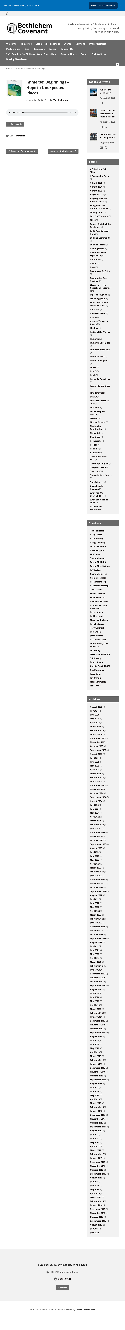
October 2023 (96, 840)
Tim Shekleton (60, 100)
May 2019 (94, 1048)
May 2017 (94, 1142)
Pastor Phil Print (98, 562)
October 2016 (96, 1170)
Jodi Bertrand (96, 616)
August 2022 (96, 895)
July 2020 (94, 993)
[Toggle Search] (7, 14)
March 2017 (95, 1150)
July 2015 (94, 1228)
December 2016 (97, 1162)
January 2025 (96, 781)
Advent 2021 (96, 183)
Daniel (93, 263)
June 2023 (94, 856)
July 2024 (94, 805)
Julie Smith (95, 631)
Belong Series (96, 212)
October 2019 (96, 1028)
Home (9, 68)
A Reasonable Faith (99, 176)
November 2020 (97, 977)
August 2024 (96, 801)
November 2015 (97, 1213)
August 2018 (96, 1083)
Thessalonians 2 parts (100, 475)
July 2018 (94, 1087)
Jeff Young (95, 650)
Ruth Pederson (97, 624)
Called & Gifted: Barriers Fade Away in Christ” (107, 113)
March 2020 (95, 1009)
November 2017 (97, 1119)
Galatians (95, 309)
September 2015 (98, 1221)
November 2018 (97, 1071)
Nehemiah (95, 433)
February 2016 (97, 1201)
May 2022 (94, 907)
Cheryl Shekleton (98, 574)
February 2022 (97, 918)
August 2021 (96, 942)
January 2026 (96, 734)
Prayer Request (97, 44)
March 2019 (95, 1056)
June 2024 (94, 809)
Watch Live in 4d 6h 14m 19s (103, 5)
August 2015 (96, 1224)
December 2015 (97, 1209)
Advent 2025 (96, 190)
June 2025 (94, 762)
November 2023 (97, 836)
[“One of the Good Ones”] (93, 94)
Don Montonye (97, 670)
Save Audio (16, 124)
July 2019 (94, 1040)
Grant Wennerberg (99, 585)
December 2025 (97, 738)
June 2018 (94, 1091)
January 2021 (96, 969)
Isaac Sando (96, 674)
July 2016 (94, 1181)
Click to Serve (98, 54)
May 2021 (94, 954)
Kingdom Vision (97, 392)
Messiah (94, 418)
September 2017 (98, 1126)
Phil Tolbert (96, 554)
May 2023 (94, 860)
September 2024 (98, 797)
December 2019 (97, 1020)
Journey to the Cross (100, 386)
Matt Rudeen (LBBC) (100, 654)
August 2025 (96, 754)
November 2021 (97, 930)
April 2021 (95, 958)
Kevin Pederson (97, 597)
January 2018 (96, 1111)
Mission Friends (97, 422)
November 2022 (97, 883)
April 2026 (95, 722)
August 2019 (96, 1036)
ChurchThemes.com (85, 1309)
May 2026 (94, 718)
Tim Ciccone (96, 589)
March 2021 (95, 962)
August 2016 (96, 1177)
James (93, 367)
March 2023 (95, 867)
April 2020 (95, 1005)
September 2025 (98, 750)
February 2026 (97, 730)
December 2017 (97, 1115)
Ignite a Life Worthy (100, 332)
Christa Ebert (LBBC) (100, 666)
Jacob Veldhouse (98, 546)
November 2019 (97, 1024)
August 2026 (96, 707)
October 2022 (96, 887)
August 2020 (96, 989)
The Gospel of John (99, 463)
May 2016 (94, 1189)
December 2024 (97, 785)
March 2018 (95, 1103)
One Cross (95, 437)
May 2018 (94, 1095)
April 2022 (95, 911)
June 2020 (94, 997)
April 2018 (95, 1099)
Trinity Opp (95, 658)
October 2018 (96, 1075)
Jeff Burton (95, 570)
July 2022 (94, 899)
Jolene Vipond (96, 612)
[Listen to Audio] (106, 126)
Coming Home (97, 248)
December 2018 (97, 1068)
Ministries (26, 44)
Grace (93, 317)
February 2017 (97, 1154)
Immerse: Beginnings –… (37, 68)
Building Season (98, 244)
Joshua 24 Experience (100, 379)
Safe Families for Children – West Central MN (31, 54)
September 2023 (98, 844)
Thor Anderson (97, 558)
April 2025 (95, 769)
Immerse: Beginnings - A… (23, 151)
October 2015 (96, 1217)
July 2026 (94, 711)
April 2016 (95, 1193)
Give (26, 49)
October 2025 (96, 746)
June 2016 (94, 1185)
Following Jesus (97, 298)
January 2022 (96, 922)
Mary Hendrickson (99, 620)
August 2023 (96, 848)
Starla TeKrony (97, 593)
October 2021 (96, 934)
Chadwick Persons (99, 601)
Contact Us (67, 49)
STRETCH (94, 452)
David (93, 267)
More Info (62, 1287)
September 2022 (98, 891)
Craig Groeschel (98, 577)
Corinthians (96, 259)
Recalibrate (95, 441)
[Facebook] (117, 64)
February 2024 (97, 824)
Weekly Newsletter (17, 59)
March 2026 (95, 726)
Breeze (52, 49)
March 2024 (95, 820)
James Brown (96, 662)
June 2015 (94, 1232)
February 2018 (97, 1107)
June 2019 (94, 1044)
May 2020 (94, 1001)
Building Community (100, 238)
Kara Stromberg (98, 581)
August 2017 (96, 1130)
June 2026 (94, 714)
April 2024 (95, 816)
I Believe (94, 328)
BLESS (93, 220)
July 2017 (94, 1134)
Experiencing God (98, 294)
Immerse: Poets (97, 356)
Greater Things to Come (73, 54)
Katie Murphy (96, 538)
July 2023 (94, 852)
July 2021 (94, 946)
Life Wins (94, 407)
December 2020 (97, 973)
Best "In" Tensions (99, 216)
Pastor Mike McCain (100, 566)
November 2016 (97, 1166)
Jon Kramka (95, 678)
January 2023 (96, 875)
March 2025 (95, 773)
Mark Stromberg (98, 681)
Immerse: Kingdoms (100, 349)
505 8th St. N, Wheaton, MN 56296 (62, 1265)
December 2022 (97, 879)
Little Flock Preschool (48, 44)
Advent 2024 (96, 186)
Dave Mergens (97, 550)
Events (67, 44)
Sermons (80, 44)
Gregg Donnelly (97, 542)
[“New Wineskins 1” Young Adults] (93, 138)
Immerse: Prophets (99, 360)
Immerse (20, 135)
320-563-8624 (64, 1279)
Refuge (93, 444)
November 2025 (97, 742)
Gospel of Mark (97, 313)
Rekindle (94, 448)
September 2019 (98, 1032)
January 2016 (96, 1205)
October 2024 (96, 793)
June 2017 (94, 1138)
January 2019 (96, 1064)
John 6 (93, 371)
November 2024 (97, 789)
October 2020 (96, 981)
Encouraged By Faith (100, 271)
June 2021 (94, 950)
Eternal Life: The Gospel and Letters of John (100, 288)
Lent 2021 (94, 396)
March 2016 (95, 1197)
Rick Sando (95, 685)
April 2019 (95, 1052)
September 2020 (98, 985)
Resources (39, 49)
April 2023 (95, 864)
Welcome (11, 44)
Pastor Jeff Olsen (98, 639)
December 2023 (97, 832)
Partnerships (13, 49)
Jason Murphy (96, 635)
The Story (95, 471)
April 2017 (95, 1146)
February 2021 (97, 966)
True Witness (96, 482)
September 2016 (98, 1173)
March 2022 (95, 915)
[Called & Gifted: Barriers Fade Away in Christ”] (93, 115)
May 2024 (94, 813)
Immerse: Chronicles (100, 342)
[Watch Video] (101, 103)
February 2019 (97, 1060)
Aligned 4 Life (97, 194)
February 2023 (97, 871)
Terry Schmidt (97, 628)
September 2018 (98, 1079)
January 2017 (96, 1158)
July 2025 (94, 758)
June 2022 (94, 903)
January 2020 (96, 1017)
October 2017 (96, 1122)
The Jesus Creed (98, 467)
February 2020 (97, 1013)
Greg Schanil (96, 534)
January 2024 (96, 828)
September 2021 (98, 938)
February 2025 (97, 777)
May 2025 (94, 765)
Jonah (93, 375)
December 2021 (97, 926)
